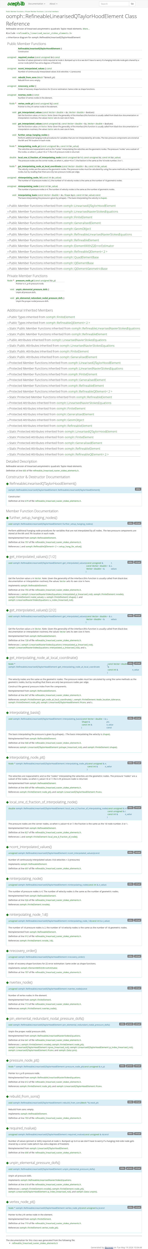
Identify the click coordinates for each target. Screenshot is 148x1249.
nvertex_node (25, 94)
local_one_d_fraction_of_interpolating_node (39, 157)
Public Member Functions (15, 11)
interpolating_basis (27, 195)
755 (26, 589)
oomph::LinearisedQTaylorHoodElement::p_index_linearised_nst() (101, 1047)
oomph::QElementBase (78, 263)
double (60, 112)
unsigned (11, 57)
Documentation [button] (36, 3)
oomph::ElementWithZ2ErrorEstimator (88, 246)
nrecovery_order (26, 86)
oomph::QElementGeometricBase (85, 269)
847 (26, 695)
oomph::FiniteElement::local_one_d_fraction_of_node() (51, 836)
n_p (53, 280)
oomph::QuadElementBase (81, 257)
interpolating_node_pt (29, 146)
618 (26, 1184)
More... (86, 28)
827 (26, 832)
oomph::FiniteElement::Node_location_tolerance (97, 699)
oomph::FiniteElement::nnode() (108, 594)
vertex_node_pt (25, 103)
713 (26, 1004)
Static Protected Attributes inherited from (63, 431)
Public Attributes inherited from (57, 340)
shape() (103, 198)
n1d (81, 157)
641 (26, 1040)
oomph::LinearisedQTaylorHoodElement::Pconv (63, 702)
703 (26, 1118)
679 (26, 501)
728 (26, 640)
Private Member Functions (34, 11)
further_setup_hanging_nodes (32, 134)
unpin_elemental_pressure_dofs (31, 289)
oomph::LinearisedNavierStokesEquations (90, 211)
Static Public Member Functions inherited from (74, 328)
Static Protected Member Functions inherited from (60, 397)
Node (12, 103)
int (67, 146)
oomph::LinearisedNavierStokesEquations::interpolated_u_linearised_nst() (44, 647)
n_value (74, 146)
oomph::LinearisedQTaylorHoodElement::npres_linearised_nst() (38, 1047)
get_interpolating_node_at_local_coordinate (39, 166)
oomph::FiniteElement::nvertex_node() (38, 1008)
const (37, 57)
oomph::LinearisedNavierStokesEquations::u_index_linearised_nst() (40, 600)
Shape (67, 195)
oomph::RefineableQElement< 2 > (85, 252)
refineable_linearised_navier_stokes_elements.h (44, 33)
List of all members (52, 11)
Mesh (40, 77)
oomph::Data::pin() (68, 1050)
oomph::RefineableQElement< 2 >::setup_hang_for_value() (53, 546)
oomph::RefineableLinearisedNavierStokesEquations (97, 234)
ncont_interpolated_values (31, 68)
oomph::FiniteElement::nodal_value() (26, 597)
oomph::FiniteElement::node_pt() (24, 702)
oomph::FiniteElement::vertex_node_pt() (39, 1227)
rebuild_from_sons (27, 77)
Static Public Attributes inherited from (61, 346)
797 (26, 542)
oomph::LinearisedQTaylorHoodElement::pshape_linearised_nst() (51, 747)
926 (26, 900)
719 (26, 1223)
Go (132, 3)
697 (26, 868)
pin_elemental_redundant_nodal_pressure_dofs (39, 298)
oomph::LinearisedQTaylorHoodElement (89, 206)
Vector (52, 112)
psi (73, 195)
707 (26, 972)
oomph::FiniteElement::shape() (61, 597)
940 (26, 743)
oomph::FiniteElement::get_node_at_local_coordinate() (46, 699)
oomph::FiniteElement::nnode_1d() (36, 940)
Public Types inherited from (42, 317)
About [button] (53, 3)
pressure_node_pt (25, 280)
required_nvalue (26, 57)
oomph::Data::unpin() (86, 1191)
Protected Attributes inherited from (60, 403)
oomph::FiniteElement (77, 217)
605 (24, 470)
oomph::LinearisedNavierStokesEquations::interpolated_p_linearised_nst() (57, 594)
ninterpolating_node (28, 186)
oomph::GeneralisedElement (82, 223)
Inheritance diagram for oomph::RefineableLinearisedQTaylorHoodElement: (44, 37)
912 (26, 936)
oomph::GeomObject (77, 229)
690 (26, 1152)
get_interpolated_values (30, 112)
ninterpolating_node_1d (30, 177)
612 (26, 1082)
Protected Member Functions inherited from (65, 363)
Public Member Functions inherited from (62, 206)
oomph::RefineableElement (81, 240)
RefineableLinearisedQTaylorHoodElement (39, 48)
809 (26, 787)
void (14, 77)
